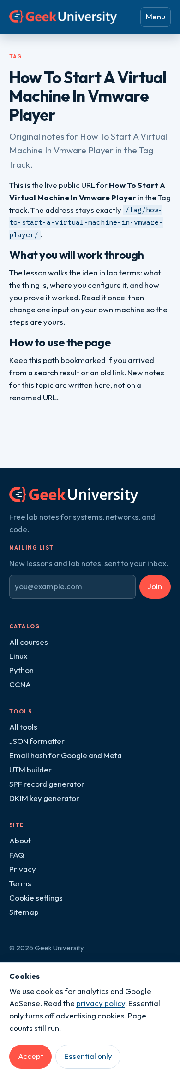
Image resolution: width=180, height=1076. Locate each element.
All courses (28, 642)
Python (21, 670)
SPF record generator (46, 784)
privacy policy (100, 1003)
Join (155, 586)
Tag (15, 56)
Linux (18, 656)
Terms (20, 883)
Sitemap (24, 912)
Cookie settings (36, 897)
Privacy (22, 869)
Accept (30, 1056)
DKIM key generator (44, 798)
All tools (23, 726)
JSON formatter (37, 741)
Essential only (88, 1056)
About (20, 840)
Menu (155, 16)
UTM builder (30, 769)
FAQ (16, 855)
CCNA (20, 684)
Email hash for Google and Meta (65, 755)
